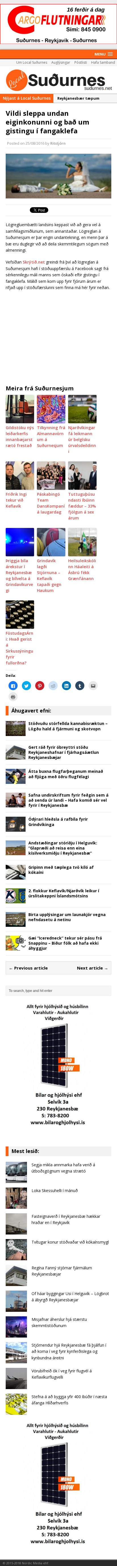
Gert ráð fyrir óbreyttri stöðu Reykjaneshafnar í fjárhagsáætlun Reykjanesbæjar (63, 752)
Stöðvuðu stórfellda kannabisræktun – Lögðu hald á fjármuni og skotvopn (68, 726)
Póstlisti (80, 62)
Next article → (92, 968)
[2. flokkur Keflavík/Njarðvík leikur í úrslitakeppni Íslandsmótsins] (16, 899)
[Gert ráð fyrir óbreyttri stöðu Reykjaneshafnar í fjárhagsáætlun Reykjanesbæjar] (16, 756)
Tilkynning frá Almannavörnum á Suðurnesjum (51, 436)
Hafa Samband (103, 62)
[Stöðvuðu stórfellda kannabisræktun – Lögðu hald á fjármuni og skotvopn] (16, 732)
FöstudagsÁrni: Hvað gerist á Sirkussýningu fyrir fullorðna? (19, 648)
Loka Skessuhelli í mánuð (55, 1190)
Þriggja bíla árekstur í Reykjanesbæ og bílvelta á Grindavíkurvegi (19, 575)
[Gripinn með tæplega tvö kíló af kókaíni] (16, 876)
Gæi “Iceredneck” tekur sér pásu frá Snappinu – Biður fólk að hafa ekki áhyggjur (65, 943)
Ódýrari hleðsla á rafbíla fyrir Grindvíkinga (58, 821)
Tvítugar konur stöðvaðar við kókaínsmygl (70, 1242)
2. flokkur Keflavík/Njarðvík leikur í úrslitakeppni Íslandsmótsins (63, 893)
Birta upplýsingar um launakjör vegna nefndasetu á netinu (67, 917)
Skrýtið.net (34, 262)
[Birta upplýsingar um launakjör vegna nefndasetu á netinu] (16, 923)
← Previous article (28, 968)
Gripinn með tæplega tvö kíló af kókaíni (61, 870)
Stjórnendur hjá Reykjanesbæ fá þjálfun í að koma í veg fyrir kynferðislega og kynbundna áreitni (69, 1351)
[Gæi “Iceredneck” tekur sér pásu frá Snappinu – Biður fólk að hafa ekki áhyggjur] (16, 947)
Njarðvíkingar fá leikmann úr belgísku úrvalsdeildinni (82, 439)
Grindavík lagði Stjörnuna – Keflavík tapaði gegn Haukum (49, 575)
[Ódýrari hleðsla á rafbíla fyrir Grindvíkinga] (16, 828)
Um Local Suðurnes (31, 62)
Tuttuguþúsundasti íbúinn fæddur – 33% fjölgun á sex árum (82, 506)
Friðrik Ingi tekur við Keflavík (16, 500)
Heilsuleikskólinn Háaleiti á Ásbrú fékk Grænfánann (82, 569)
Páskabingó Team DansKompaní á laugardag (51, 503)
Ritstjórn (58, 143)
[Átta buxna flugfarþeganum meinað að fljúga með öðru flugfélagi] (16, 780)
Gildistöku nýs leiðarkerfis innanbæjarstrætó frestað (20, 436)
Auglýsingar (60, 62)
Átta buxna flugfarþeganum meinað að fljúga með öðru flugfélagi (65, 774)
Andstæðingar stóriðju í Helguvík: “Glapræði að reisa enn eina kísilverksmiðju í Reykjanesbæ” (62, 848)
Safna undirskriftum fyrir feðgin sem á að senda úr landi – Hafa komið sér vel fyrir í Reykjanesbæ (68, 800)
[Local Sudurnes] (58, 80)
